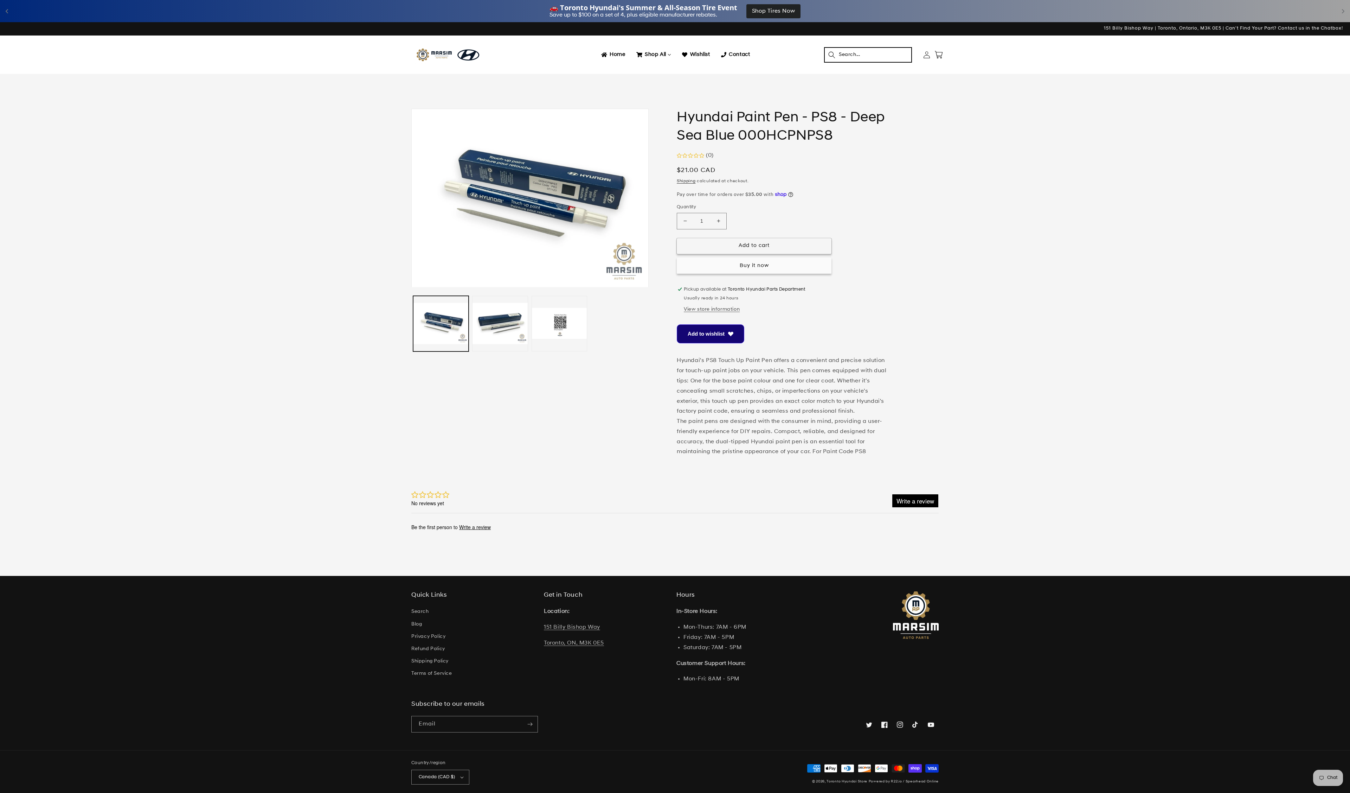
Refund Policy (428, 649)
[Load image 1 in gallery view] (441, 324)
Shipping (686, 181)
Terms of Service (431, 673)
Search (420, 611)
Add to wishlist (706, 334)
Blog (416, 624)
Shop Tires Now (773, 11)
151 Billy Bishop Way (572, 627)
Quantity (686, 207)
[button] (868, 55)
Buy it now (754, 265)
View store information (712, 309)
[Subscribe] (530, 724)
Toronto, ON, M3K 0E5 (574, 643)
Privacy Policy (428, 636)
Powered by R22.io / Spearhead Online (904, 782)
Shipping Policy (430, 661)
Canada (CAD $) (437, 777)
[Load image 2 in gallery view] (500, 324)
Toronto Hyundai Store (847, 782)
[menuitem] (612, 55)
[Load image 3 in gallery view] (559, 324)
